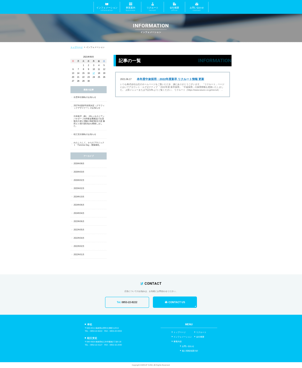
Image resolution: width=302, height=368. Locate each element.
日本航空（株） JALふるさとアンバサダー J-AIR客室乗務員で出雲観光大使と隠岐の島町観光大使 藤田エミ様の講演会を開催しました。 (89, 121)
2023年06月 (79, 221)
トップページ (76, 47)
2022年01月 (79, 254)
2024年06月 (79, 205)
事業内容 (177, 341)
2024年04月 (79, 213)
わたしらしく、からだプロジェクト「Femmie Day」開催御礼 (89, 143)
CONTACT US (176, 302)
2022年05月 (79, 229)
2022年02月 (79, 246)
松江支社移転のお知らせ (85, 134)
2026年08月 (79, 163)
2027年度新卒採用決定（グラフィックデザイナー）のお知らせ (89, 106)
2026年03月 (79, 172)
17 (94, 73)
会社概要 (174, 8)
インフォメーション (106, 8)
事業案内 (130, 8)
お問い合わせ (197, 8)
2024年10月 (79, 196)
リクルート (152, 8)
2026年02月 (79, 180)
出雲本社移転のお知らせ (85, 97)
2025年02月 (79, 188)
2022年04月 (79, 238)
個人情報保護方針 (190, 351)
